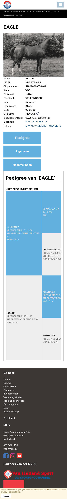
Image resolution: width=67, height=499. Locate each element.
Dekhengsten (10, 404)
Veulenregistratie (12, 397)
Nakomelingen (22, 164)
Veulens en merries (21, 11)
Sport (6, 408)
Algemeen (22, 151)
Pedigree (22, 138)
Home (6, 379)
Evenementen (11, 393)
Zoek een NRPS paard (45, 11)
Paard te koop (11, 411)
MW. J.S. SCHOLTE (36, 121)
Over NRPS (9, 386)
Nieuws (7, 383)
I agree (6, 496)
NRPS (6, 11)
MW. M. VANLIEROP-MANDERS (43, 125)
